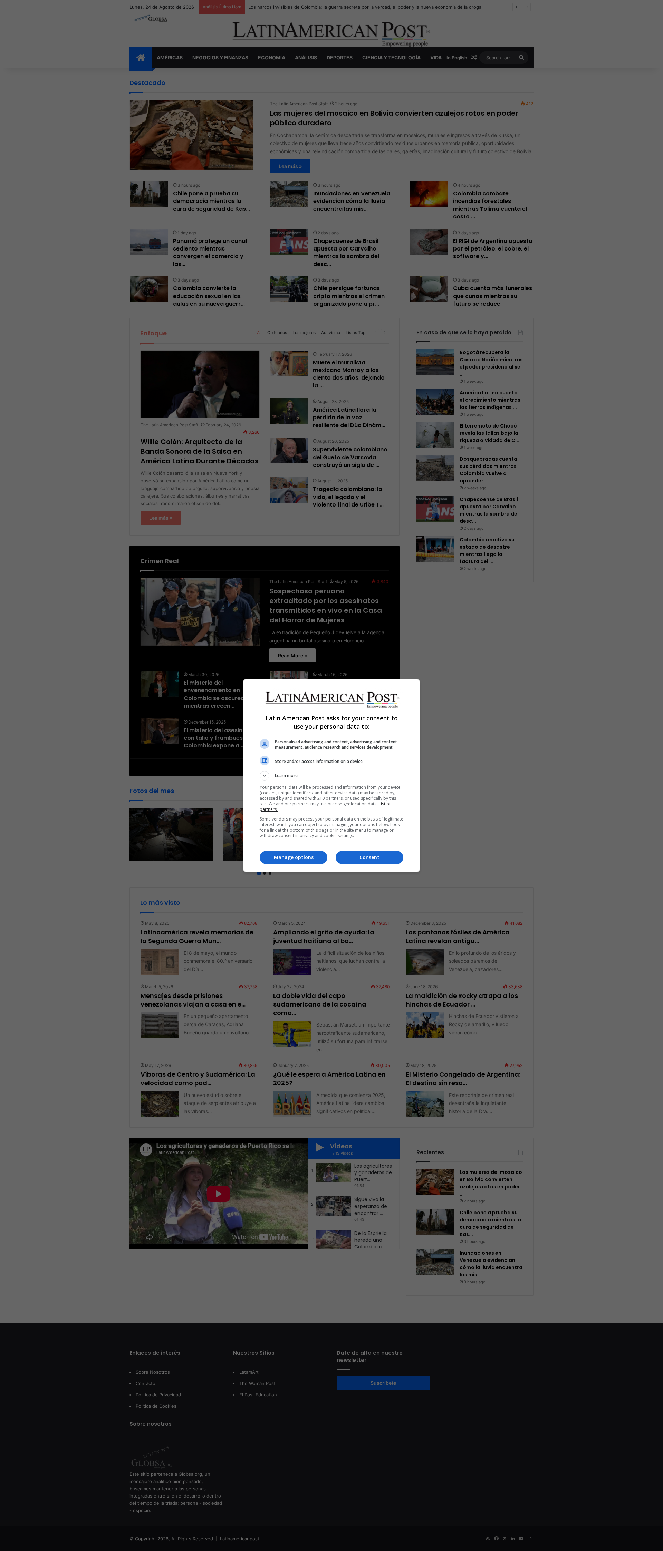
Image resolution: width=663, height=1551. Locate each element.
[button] (331, 776)
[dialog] (331, 775)
